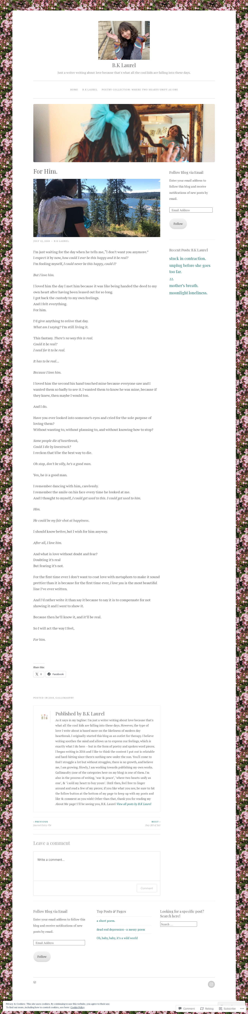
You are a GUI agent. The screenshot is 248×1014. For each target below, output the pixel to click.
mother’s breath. (183, 285)
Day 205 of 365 (152, 823)
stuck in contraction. (187, 258)
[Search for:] (178, 924)
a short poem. (106, 921)
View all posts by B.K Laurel (133, 804)
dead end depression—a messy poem (121, 929)
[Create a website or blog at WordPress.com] (34, 982)
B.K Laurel (124, 64)
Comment (147, 888)
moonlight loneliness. (188, 292)
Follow (178, 224)
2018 (51, 697)
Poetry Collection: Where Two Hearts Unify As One (140, 89)
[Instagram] (211, 984)
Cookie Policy (77, 1007)
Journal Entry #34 (42, 823)
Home (74, 89)
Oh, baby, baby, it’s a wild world (117, 938)
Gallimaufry (64, 697)
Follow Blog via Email (186, 172)
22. (171, 278)
